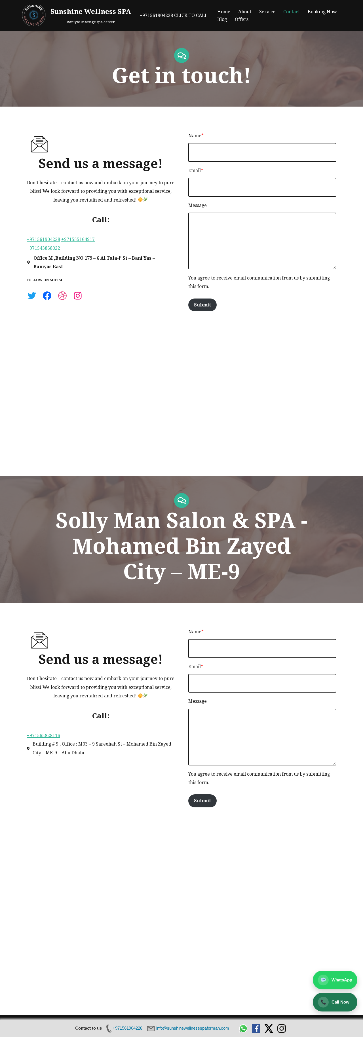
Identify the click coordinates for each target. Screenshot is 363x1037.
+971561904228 (43, 239)
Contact (291, 11)
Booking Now (322, 11)
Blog (222, 19)
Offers (241, 19)
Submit (202, 305)
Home (223, 11)
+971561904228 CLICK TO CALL (174, 15)
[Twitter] (32, 296)
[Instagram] (78, 296)
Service (267, 11)
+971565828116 (43, 735)
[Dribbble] (62, 296)
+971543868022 (43, 248)
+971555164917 (78, 239)
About (244, 11)
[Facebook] (47, 296)
